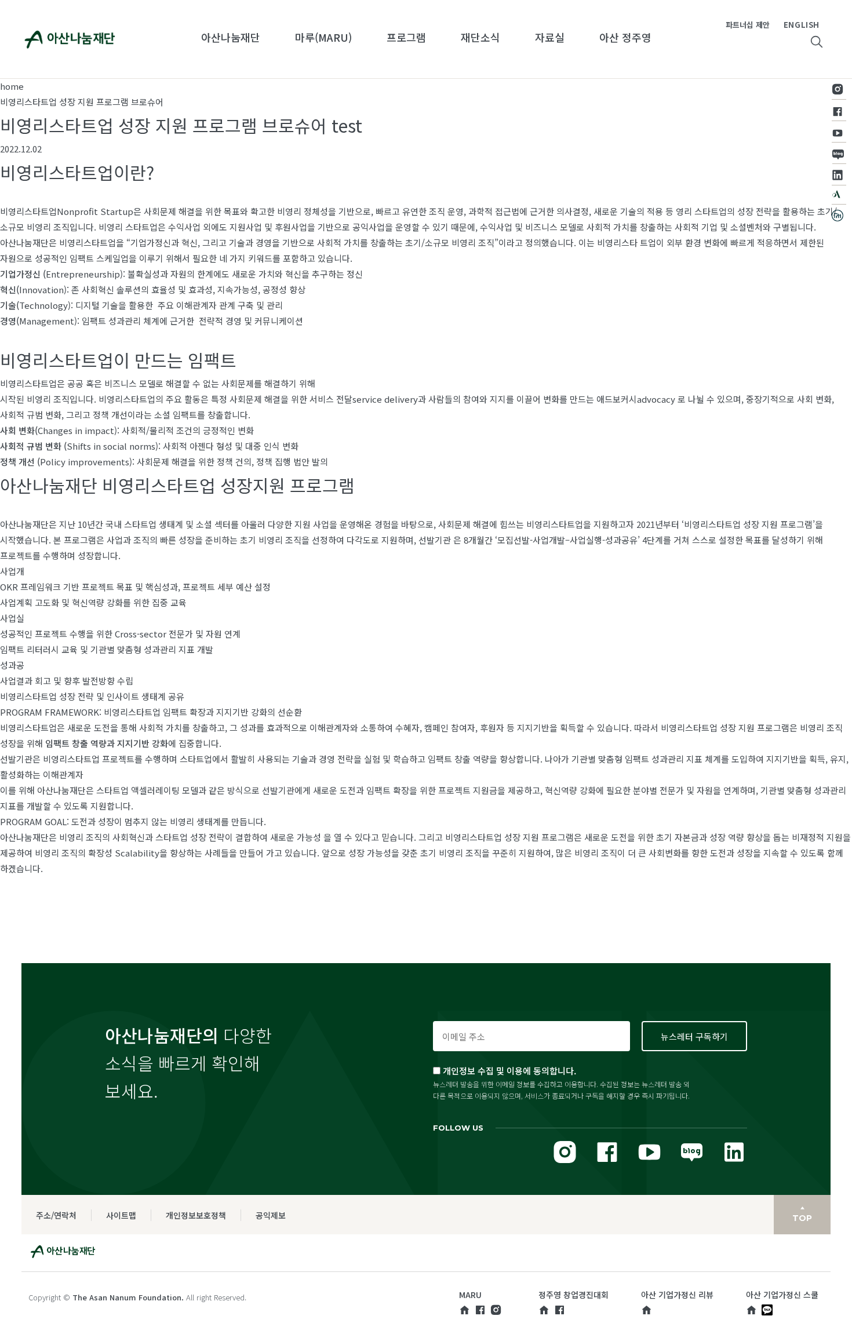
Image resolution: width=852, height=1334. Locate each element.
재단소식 (480, 37)
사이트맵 (121, 1215)
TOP (802, 1218)
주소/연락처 (56, 1215)
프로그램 (406, 37)
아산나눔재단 (230, 37)
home (12, 86)
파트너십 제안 (748, 24)
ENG (792, 24)
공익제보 (271, 1215)
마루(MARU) (323, 37)
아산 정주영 (625, 37)
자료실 (550, 37)
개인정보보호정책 (196, 1215)
